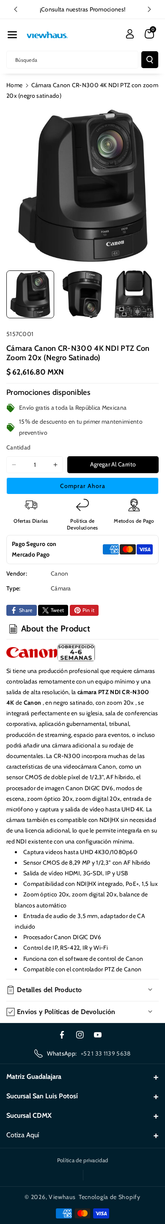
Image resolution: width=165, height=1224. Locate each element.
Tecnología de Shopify (109, 1197)
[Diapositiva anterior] (15, 9)
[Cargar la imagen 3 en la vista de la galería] (134, 294)
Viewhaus (62, 1197)
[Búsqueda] (149, 59)
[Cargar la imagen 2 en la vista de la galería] (82, 294)
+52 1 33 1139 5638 (105, 1053)
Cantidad (18, 447)
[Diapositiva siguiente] (149, 9)
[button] (12, 34)
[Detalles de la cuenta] (130, 34)
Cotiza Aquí (22, 1135)
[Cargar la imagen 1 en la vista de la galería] (30, 294)
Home (14, 85)
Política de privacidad (82, 1160)
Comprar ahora (82, 486)
